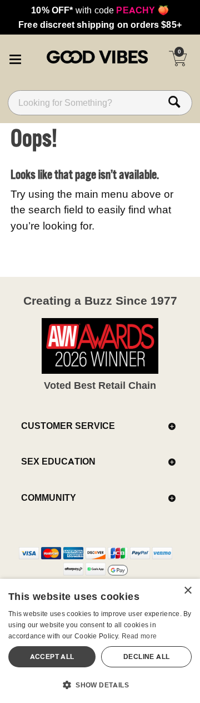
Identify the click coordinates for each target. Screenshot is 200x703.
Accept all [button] (52, 656)
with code (99, 10)
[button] (15, 57)
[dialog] (100, 641)
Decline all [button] (146, 656)
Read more (139, 636)
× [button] (187, 591)
